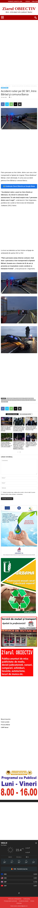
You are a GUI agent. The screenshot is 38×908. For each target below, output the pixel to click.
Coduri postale (5, 722)
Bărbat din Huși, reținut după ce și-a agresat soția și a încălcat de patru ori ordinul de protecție (6, 428)
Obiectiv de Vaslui (14, 400)
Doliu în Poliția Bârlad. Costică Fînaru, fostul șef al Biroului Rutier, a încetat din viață (31, 428)
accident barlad (20, 398)
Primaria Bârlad (5, 724)
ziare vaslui (4, 401)
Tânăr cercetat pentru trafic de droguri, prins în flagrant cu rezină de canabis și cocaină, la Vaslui (31, 444)
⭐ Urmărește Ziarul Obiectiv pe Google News (19, 186)
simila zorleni (31, 400)
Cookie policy (26, 898)
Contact (27, 1)
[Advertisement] (19, 31)
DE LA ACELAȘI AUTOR (25, 414)
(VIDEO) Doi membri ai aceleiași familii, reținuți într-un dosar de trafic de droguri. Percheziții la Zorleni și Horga (19, 428)
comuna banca (5, 400)
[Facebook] (3, 104)
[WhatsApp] (11, 104)
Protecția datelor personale (10, 901)
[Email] (15, 104)
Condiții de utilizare (23, 901)
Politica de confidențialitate (14, 898)
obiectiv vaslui (23, 400)
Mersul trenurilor (6, 719)
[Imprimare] (20, 104)
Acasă (2, 86)
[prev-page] (18, 452)
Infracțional (7, 86)
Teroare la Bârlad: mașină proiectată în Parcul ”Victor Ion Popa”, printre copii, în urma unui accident (6, 444)
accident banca (10, 398)
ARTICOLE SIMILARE (12, 414)
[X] (7, 104)
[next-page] (20, 452)
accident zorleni (29, 398)
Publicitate (35, 1)
